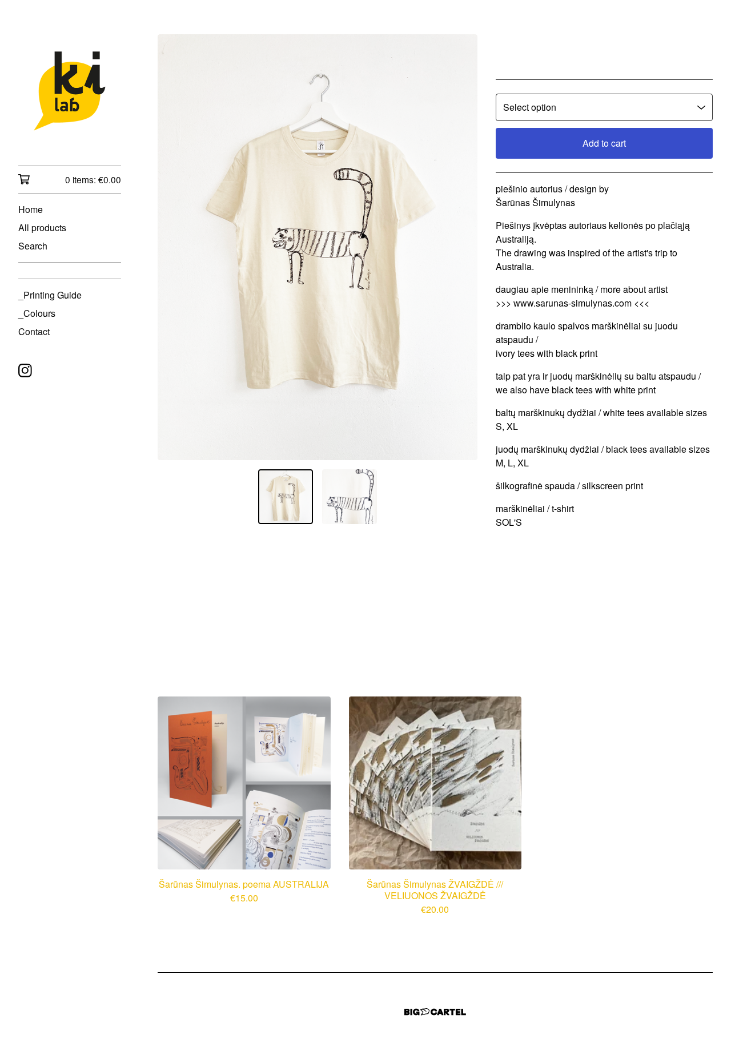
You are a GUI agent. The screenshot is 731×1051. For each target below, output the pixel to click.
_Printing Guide (50, 294)
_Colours (36, 313)
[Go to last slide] (173, 247)
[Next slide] (461, 247)
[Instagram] (25, 370)
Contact (34, 331)
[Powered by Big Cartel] (435, 1012)
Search (32, 245)
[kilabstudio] (69, 90)
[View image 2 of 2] (349, 496)
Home (30, 209)
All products (42, 227)
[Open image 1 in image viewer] (317, 247)
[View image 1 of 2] (285, 496)
